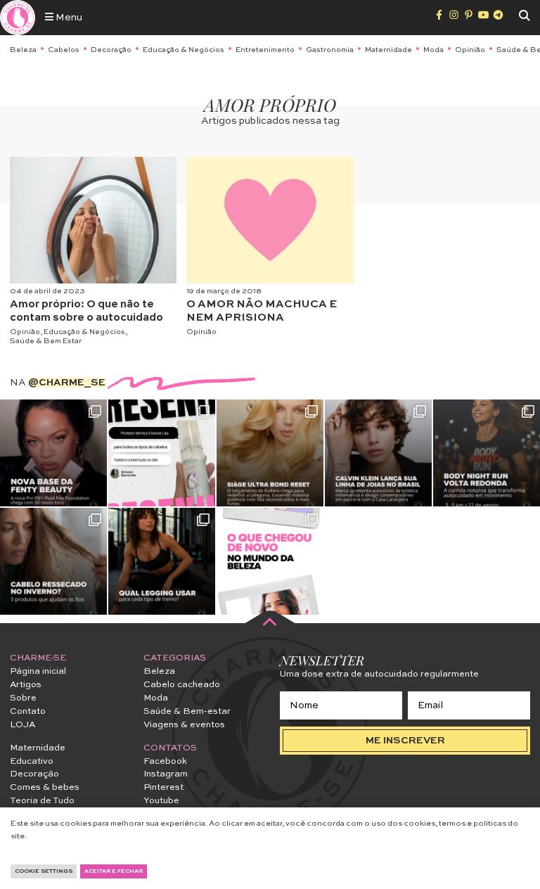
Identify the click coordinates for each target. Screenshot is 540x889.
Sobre (23, 698)
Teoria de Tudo (42, 800)
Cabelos (63, 49)
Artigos (25, 684)
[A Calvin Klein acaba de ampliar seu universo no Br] (378, 452)
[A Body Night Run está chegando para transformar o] (486, 452)
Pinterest (163, 787)
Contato (28, 711)
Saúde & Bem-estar (187, 711)
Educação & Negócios (183, 49)
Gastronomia (330, 49)
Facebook (165, 761)
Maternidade (388, 49)
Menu (67, 18)
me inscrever (405, 741)
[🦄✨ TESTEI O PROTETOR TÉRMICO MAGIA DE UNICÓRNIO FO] (161, 452)
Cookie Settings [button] (43, 871)
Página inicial (38, 671)
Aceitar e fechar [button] (113, 871)
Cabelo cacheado (181, 684)
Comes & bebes (44, 787)
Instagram (165, 774)
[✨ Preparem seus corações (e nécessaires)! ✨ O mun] (270, 561)
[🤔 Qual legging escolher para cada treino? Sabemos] (161, 561)
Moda (433, 49)
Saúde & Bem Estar (46, 341)
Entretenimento (265, 49)
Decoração (111, 49)
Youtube (161, 800)
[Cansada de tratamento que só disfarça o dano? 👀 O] (270, 452)
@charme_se (66, 383)
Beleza (23, 49)
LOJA (22, 724)
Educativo (31, 761)
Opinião (470, 49)
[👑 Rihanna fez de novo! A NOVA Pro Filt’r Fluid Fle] (53, 452)
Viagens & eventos (184, 724)
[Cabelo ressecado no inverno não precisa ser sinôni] (53, 561)
